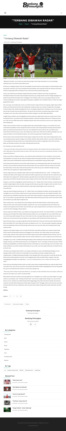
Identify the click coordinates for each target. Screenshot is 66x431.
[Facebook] (10, 296)
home (21, 24)
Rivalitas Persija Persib (12, 370)
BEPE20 (21, 370)
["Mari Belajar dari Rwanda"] (7, 388)
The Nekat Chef (8, 356)
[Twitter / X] (13, 296)
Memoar (6, 360)
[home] (33, 5)
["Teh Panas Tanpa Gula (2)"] (7, 402)
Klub (5, 338)
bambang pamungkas (18, 304)
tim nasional (7, 304)
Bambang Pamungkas (16, 42)
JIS (5, 370)
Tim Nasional (7, 334)
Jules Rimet (37, 370)
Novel (5, 345)
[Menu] (5, 13)
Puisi (5, 353)
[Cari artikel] (61, 13)
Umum (27, 24)
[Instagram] (31, 324)
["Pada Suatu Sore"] (7, 382)
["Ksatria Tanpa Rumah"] (7, 395)
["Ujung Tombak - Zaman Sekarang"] (7, 409)
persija (27, 304)
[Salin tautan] (20, 296)
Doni (37, 425)
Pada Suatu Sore (29, 370)
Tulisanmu (6, 349)
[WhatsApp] (17, 296)
